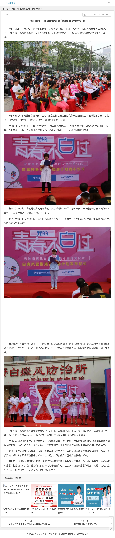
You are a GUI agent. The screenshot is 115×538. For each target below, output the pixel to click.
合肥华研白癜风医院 (21, 9)
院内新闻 (36, 9)
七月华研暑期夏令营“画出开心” (85, 524)
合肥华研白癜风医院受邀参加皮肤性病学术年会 (29, 524)
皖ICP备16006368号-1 (78, 534)
